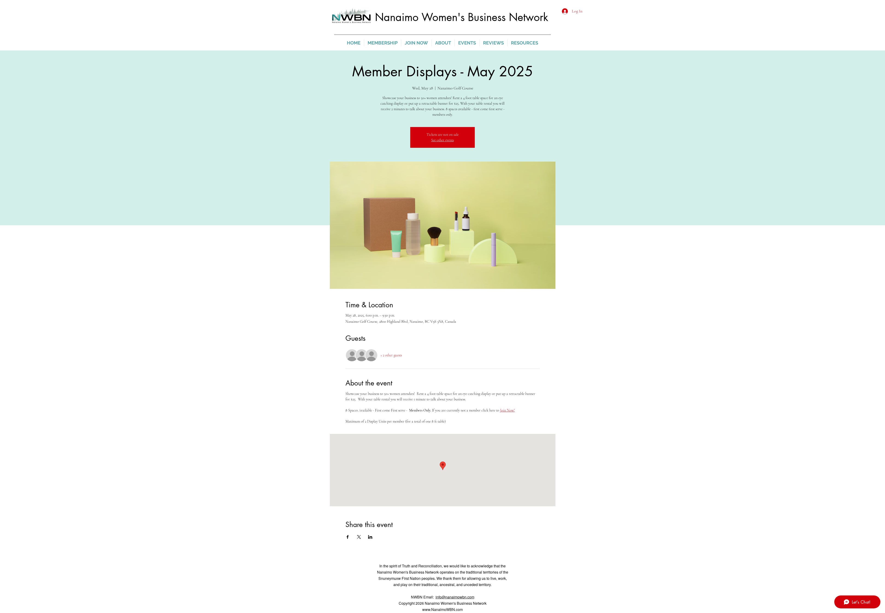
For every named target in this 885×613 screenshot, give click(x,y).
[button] (382, 42)
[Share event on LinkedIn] (370, 537)
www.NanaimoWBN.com (442, 609)
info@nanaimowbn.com (455, 597)
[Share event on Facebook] (347, 537)
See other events (442, 140)
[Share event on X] (359, 537)
